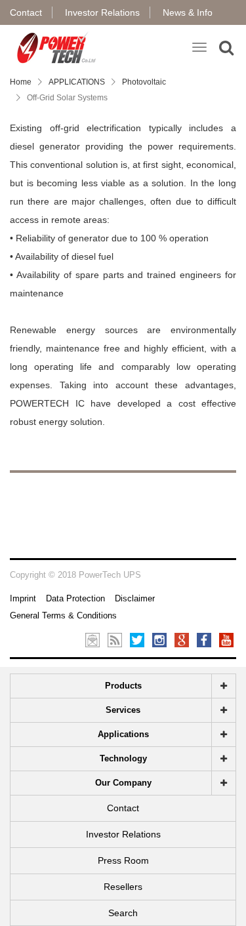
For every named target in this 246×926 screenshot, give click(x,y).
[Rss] (115, 639)
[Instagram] (159, 639)
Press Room (123, 860)
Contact (26, 12)
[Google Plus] (182, 639)
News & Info (188, 12)
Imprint (23, 598)
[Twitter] (137, 639)
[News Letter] (92, 639)
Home (20, 82)
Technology (123, 758)
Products (123, 686)
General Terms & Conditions (63, 615)
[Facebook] (204, 639)
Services (123, 710)
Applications (123, 734)
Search (123, 913)
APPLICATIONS (77, 82)
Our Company (123, 783)
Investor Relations (102, 12)
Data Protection (75, 598)
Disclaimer (135, 598)
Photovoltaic (144, 82)
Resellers (123, 886)
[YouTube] (226, 639)
